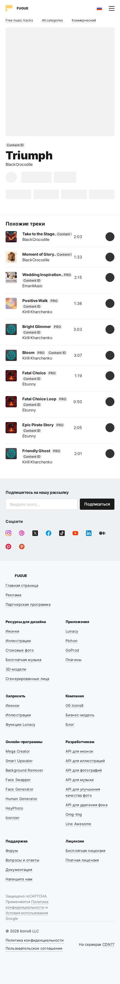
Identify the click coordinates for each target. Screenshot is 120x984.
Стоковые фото (20, 650)
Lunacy (72, 631)
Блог (70, 724)
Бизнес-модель (80, 715)
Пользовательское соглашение (34, 948)
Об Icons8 (74, 705)
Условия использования (27, 913)
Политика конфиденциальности (35, 940)
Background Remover (24, 770)
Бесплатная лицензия (85, 850)
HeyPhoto (14, 808)
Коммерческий (84, 20)
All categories (52, 20)
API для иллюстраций (85, 760)
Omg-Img (74, 814)
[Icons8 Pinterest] (8, 546)
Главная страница (22, 585)
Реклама (13, 595)
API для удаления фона (86, 805)
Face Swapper (18, 779)
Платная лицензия (82, 860)
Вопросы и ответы (22, 860)
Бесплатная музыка (23, 659)
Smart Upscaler (19, 760)
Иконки (12, 631)
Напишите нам (19, 879)
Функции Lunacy (20, 724)
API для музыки (80, 779)
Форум (12, 850)
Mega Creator (18, 751)
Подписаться (97, 504)
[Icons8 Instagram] (8, 533)
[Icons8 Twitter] (35, 533)
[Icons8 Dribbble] (21, 533)
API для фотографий (84, 770)
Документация (19, 869)
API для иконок (79, 751)
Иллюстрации (18, 640)
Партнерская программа (28, 604)
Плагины (73, 659)
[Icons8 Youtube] (75, 533)
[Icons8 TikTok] (62, 533)
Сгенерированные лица (27, 678)
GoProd (72, 650)
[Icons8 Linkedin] (88, 533)
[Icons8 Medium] (102, 533)
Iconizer (13, 817)
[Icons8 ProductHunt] (21, 546)
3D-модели (16, 669)
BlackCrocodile (19, 164)
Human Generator (21, 798)
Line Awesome (79, 824)
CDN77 (108, 944)
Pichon (72, 640)
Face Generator (19, 789)
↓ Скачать (36, 177)
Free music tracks (19, 20)
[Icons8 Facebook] (48, 533)
